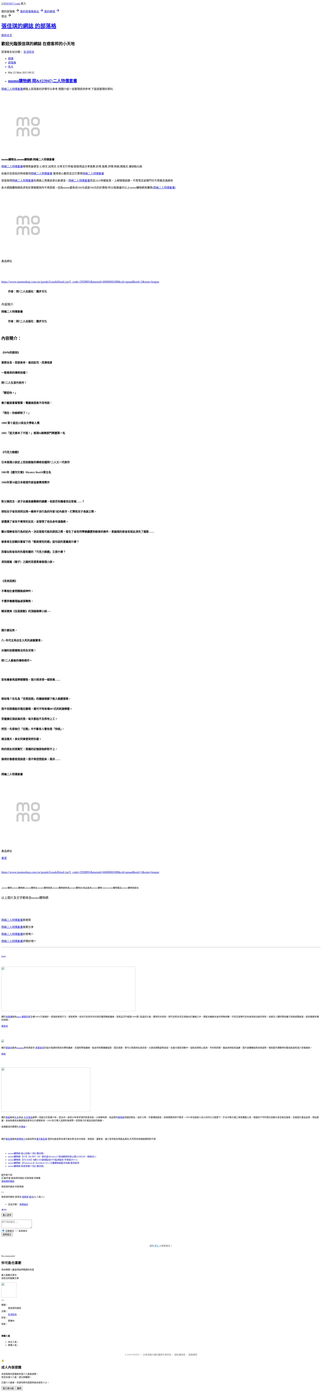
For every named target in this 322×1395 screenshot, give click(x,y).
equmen (20, 1047)
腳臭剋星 (26, 1016)
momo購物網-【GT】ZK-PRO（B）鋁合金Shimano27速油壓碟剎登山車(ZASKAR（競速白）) (52, 1156)
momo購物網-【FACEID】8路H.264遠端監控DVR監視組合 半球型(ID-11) (42, 1159)
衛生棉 (9, 1139)
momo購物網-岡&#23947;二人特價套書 (42, 81)
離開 (19, 1388)
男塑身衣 (39, 1047)
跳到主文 (6, 35)
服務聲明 (193, 1354)
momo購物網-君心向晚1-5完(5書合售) (26, 1153)
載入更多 (7, 1215)
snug (3, 956)
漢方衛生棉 (41, 1139)
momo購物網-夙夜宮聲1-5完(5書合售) (26, 1166)
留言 (31, 1197)
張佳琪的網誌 (7, 1181)
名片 (10, 66)
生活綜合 (28, 51)
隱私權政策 (179, 1354)
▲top (4, 1209)
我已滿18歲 (8, 1388)
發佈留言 (7, 1234)
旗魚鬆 (121, 1117)
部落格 (12, 62)
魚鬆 (3, 1054)
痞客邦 (25, 1197)
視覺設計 (23, 1204)
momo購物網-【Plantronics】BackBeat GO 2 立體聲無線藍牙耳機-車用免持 (43, 1163)
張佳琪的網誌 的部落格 (28, 26)
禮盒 (23, 1126)
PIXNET (136, 1354)
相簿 (10, 58)
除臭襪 (9, 1016)
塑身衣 (4, 1026)
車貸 (4, 858)
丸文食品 (28, 1117)
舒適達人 (21, 1139)
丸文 (16, 1117)
